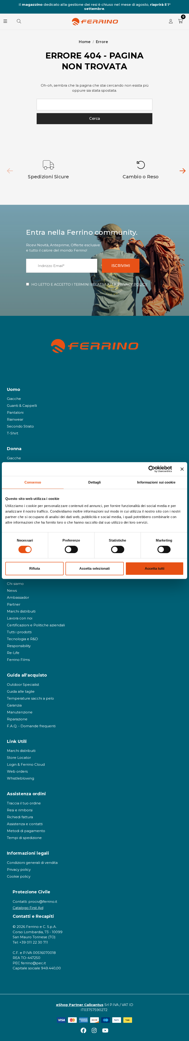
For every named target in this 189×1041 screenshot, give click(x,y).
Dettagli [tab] (94, 482)
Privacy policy (19, 869)
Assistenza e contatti (25, 824)
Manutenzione (19, 712)
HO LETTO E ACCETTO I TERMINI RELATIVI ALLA (89, 284)
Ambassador (18, 597)
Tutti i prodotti (19, 632)
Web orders (17, 771)
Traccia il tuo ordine (24, 803)
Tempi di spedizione (24, 838)
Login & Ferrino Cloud (26, 764)
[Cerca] (19, 21)
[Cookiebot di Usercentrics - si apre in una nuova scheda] (152, 469)
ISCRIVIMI (120, 266)
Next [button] (183, 6)
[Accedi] (170, 21)
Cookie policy (18, 876)
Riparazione (17, 719)
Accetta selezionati (94, 568)
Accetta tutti (154, 568)
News (12, 590)
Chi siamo (15, 583)
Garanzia (14, 705)
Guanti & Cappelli (22, 405)
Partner (13, 604)
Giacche (14, 398)
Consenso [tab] (32, 482)
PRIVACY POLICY (132, 284)
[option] (49, 170)
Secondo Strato (20, 426)
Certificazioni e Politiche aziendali (36, 625)
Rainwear (15, 419)
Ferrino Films (18, 659)
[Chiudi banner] (182, 469)
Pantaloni (15, 412)
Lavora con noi (19, 618)
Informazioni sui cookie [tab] (156, 482)
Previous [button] (5, 6)
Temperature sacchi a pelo (30, 698)
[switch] (71, 549)
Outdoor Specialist (23, 684)
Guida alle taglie (21, 691)
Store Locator (19, 757)
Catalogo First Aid (28, 908)
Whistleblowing (20, 778)
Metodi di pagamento (26, 831)
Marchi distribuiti (21, 611)
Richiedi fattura (20, 817)
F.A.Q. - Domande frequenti (31, 726)
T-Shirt (12, 433)
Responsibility (19, 646)
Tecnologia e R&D (22, 639)
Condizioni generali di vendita (32, 862)
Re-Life (13, 653)
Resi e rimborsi (19, 810)
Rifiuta (34, 568)
